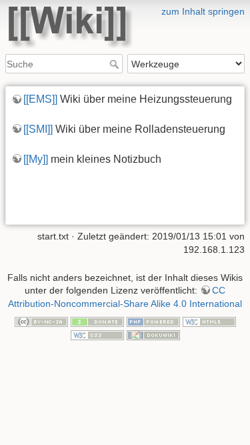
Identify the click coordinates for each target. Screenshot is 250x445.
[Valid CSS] (97, 334)
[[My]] (35, 159)
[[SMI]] (38, 129)
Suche (115, 64)
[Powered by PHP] (153, 321)
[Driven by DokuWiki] (153, 334)
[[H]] (125, 8)
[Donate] (97, 321)
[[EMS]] (40, 99)
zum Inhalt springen (203, 11)
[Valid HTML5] (209, 321)
